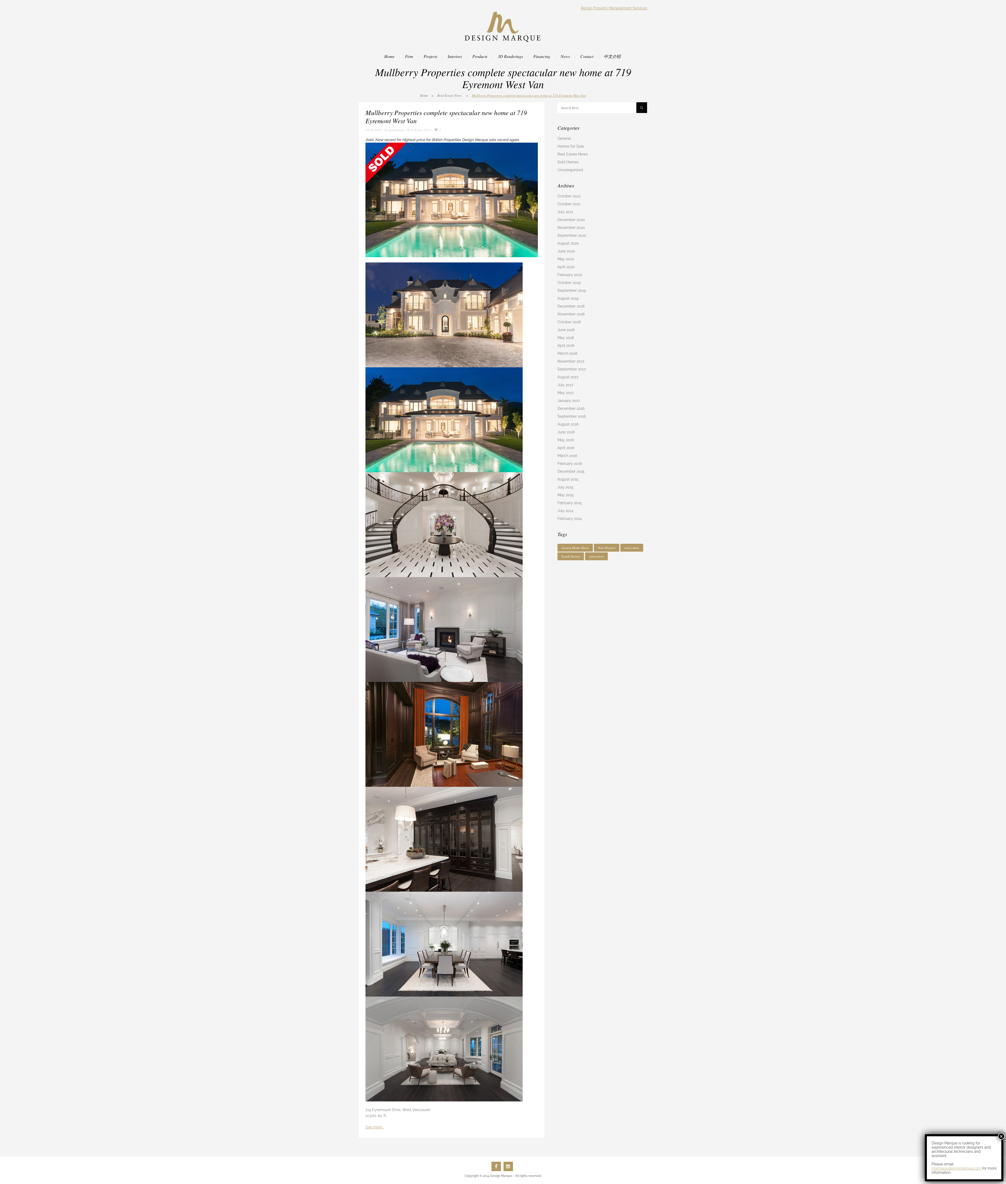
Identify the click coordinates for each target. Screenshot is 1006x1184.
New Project (606, 547)
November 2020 (571, 227)
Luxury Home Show (575, 547)
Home (424, 95)
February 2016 (569, 463)
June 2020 (566, 251)
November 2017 (570, 361)
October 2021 (568, 204)
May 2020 (565, 259)
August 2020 (568, 243)
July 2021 (565, 212)
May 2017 (565, 393)
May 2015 (565, 495)
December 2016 (570, 408)
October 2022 (569, 196)
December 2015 (570, 471)
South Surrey (570, 556)
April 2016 (565, 448)
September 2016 (571, 416)
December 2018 (570, 306)
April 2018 (565, 345)
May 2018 (565, 338)
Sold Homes (567, 162)
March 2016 (567, 456)
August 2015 (567, 479)
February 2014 (569, 518)
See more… (374, 1127)
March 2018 (567, 353)
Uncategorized (570, 170)
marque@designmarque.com (956, 1168)
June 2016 (566, 432)
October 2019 (569, 283)
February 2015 (569, 503)
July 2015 (565, 487)
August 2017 (567, 377)
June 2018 (566, 330)
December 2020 (571, 220)
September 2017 (571, 369)
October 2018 (569, 322)
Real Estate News (449, 95)
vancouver (596, 556)
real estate (631, 547)
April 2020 (566, 267)
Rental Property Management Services (614, 8)
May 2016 (565, 440)
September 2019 (571, 290)
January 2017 (568, 401)
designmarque (394, 129)
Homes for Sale (570, 146)
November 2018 (570, 314)
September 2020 (571, 235)
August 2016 (567, 424)
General (564, 138)
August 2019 (567, 298)
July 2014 (565, 511)
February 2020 (569, 275)
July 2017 (565, 385)
